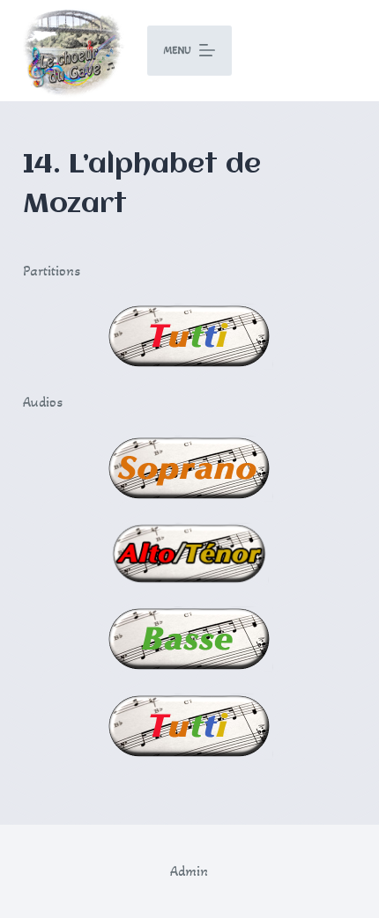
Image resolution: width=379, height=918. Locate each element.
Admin (189, 871)
